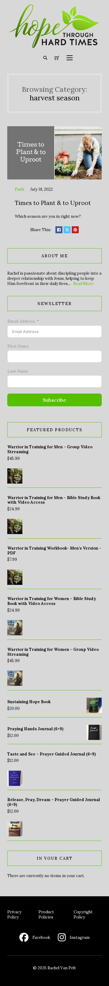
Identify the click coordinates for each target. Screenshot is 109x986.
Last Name (17, 371)
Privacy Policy (14, 914)
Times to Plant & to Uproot (53, 203)
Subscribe (54, 400)
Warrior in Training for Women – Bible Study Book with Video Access (51, 601)
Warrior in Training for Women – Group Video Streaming (53, 652)
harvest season (55, 97)
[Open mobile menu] (70, 57)
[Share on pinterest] (75, 229)
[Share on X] (67, 229)
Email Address (21, 321)
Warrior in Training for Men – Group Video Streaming (49, 449)
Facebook (41, 937)
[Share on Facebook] (58, 229)
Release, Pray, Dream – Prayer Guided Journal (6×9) (53, 802)
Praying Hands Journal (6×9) (35, 728)
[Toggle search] (45, 58)
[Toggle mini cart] (56, 58)
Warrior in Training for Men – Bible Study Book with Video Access (53, 500)
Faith (19, 189)
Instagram (80, 937)
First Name (18, 346)
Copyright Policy (83, 914)
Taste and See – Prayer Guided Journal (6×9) (51, 754)
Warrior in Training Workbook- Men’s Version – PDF (54, 551)
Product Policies (46, 914)
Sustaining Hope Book (29, 701)
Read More (83, 283)
